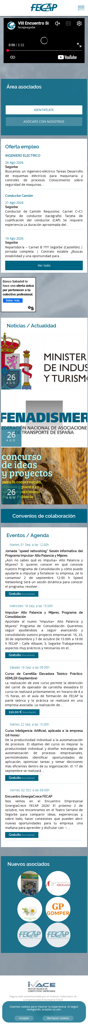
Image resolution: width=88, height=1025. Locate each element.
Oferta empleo (32, 147)
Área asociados (24, 87)
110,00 (22, 712)
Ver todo (44, 265)
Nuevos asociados (38, 864)
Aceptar (24, 1018)
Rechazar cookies (58, 1018)
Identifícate (44, 110)
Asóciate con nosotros (43, 121)
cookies (25, 1006)
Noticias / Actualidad (41, 326)
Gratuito (22, 594)
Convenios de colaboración (43, 516)
